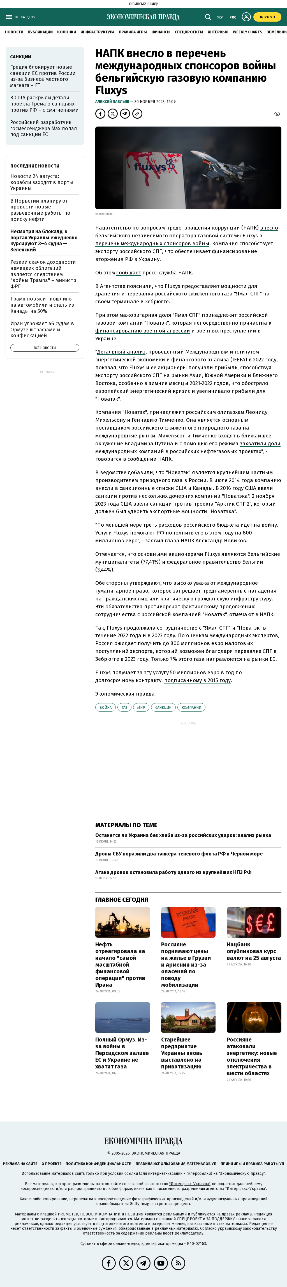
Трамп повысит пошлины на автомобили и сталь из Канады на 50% (42, 305)
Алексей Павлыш (112, 101)
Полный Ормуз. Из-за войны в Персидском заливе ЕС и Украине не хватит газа (122, 1053)
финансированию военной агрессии (142, 330)
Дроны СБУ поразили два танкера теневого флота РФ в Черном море (179, 854)
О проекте (51, 1164)
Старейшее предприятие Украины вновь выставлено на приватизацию (181, 1053)
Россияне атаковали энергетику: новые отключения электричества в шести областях (252, 1056)
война (105, 707)
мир (141, 707)
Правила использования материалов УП (176, 1164)
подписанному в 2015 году (197, 680)
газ (124, 707)
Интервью (218, 32)
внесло (269, 227)
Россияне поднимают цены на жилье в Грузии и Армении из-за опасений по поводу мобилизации (186, 964)
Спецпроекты (189, 32)
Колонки (66, 32)
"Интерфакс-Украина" (189, 1184)
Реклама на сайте (20, 1164)
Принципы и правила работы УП (252, 1164)
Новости (14, 32)
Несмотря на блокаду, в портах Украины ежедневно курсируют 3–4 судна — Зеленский (44, 240)
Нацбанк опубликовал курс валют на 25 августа (254, 951)
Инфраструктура (97, 32)
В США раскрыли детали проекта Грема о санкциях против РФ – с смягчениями (44, 104)
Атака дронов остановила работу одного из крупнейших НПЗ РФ (173, 872)
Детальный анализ (121, 351)
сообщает (128, 272)
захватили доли (260, 443)
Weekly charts (247, 32)
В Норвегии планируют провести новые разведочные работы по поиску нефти (40, 210)
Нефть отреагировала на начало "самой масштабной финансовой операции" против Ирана (120, 964)
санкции (163, 707)
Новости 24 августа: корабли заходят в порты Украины (41, 182)
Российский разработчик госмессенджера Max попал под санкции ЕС (43, 128)
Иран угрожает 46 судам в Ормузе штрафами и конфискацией (42, 329)
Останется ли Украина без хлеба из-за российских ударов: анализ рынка (183, 835)
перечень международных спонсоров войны (152, 243)
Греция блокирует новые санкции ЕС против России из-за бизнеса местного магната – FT (42, 76)
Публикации (40, 32)
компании (191, 707)
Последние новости (34, 166)
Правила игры (133, 32)
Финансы (160, 32)
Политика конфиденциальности (98, 1164)
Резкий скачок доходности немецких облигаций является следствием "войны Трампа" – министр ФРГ (43, 274)
